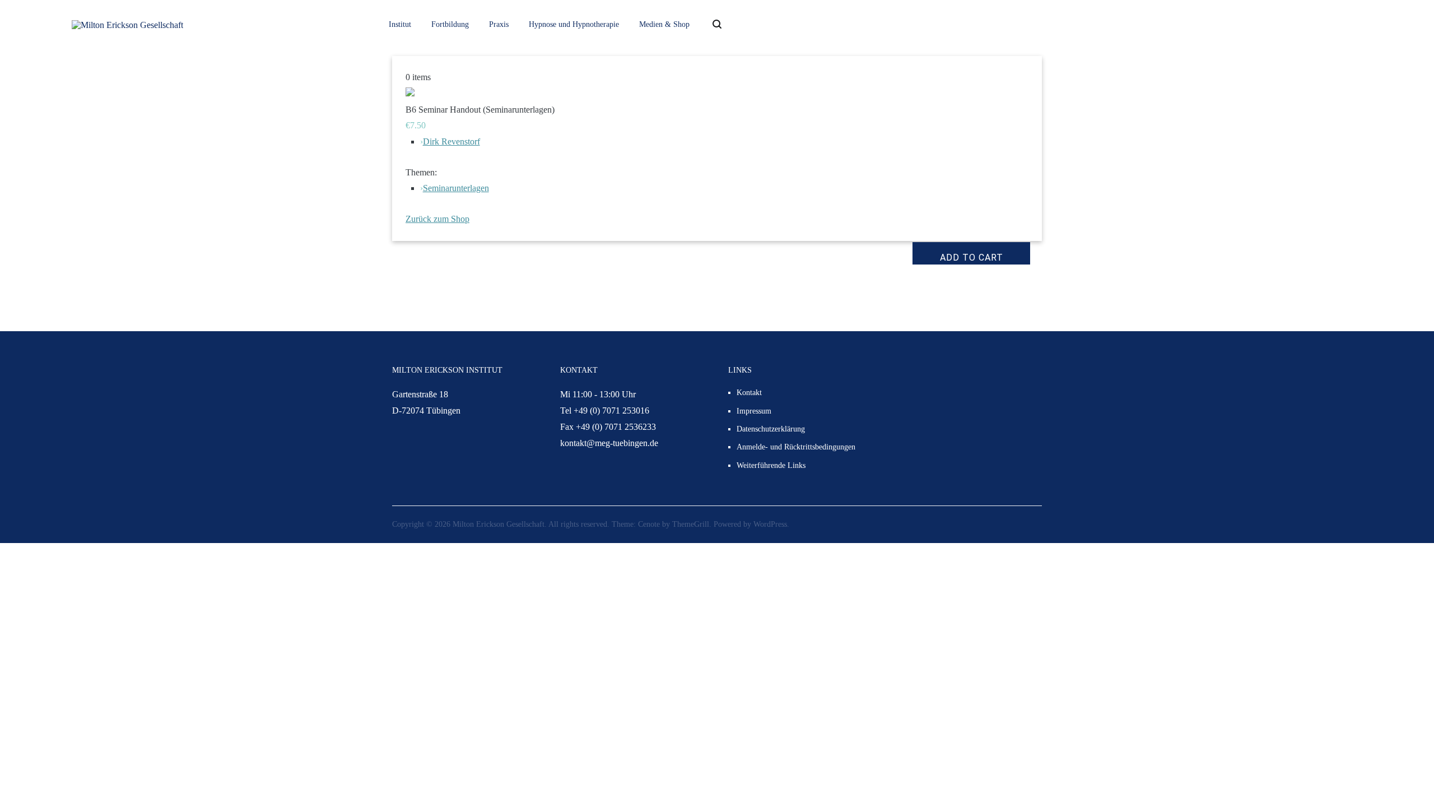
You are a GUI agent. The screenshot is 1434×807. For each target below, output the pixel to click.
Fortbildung (450, 24)
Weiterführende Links (771, 465)
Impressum (754, 411)
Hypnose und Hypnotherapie (574, 24)
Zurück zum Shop (437, 219)
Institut (400, 24)
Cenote (649, 524)
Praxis (499, 24)
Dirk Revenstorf (451, 141)
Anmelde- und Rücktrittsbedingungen (796, 447)
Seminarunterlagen (456, 188)
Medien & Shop (664, 24)
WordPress (770, 524)
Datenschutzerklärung (771, 429)
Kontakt (749, 392)
